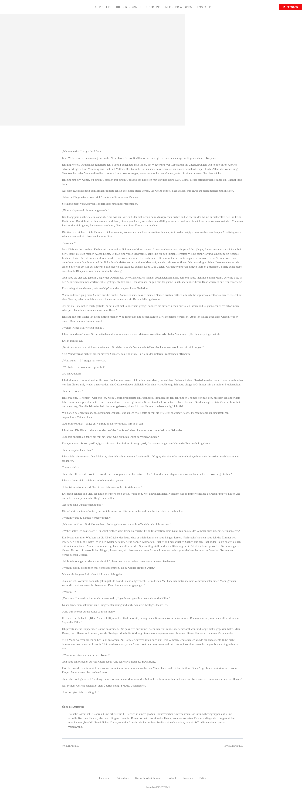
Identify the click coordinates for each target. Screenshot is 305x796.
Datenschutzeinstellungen (147, 778)
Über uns (153, 7)
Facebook (171, 778)
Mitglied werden (178, 7)
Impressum (104, 778)
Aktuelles (103, 7)
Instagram (188, 778)
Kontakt (203, 7)
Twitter (202, 778)
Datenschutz (122, 778)
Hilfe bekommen (129, 7)
